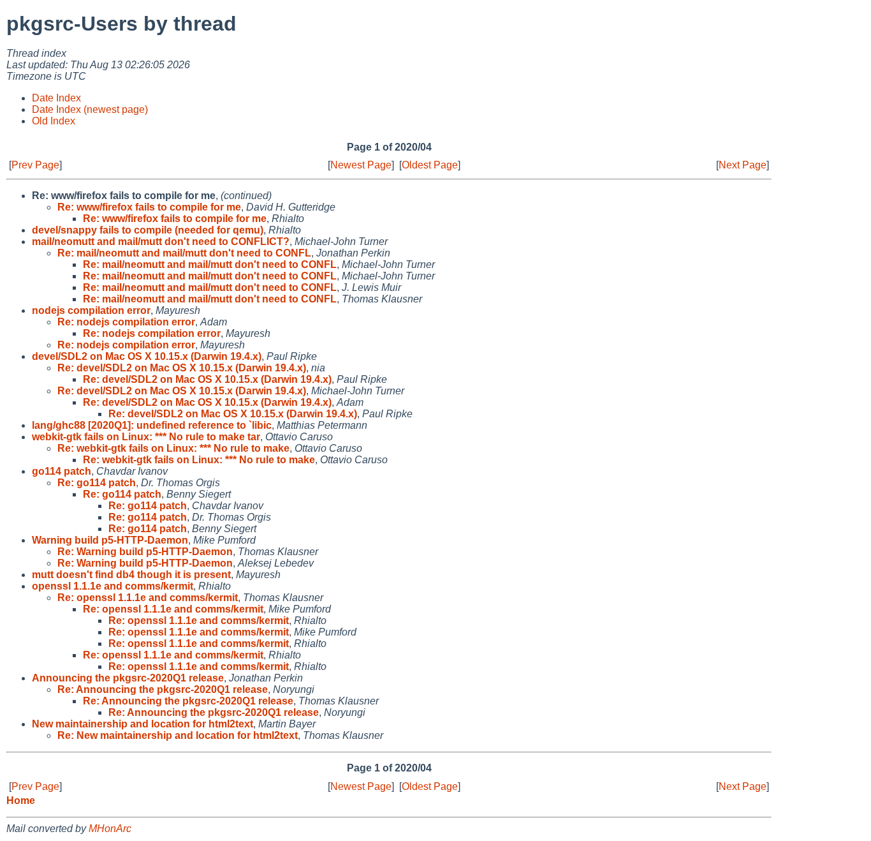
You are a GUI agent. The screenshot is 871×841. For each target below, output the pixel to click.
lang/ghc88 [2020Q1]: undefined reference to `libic (152, 425)
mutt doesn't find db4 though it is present (131, 574)
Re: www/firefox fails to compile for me (149, 207)
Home (20, 800)
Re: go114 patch (96, 482)
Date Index (56, 98)
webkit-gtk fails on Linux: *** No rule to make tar (146, 436)
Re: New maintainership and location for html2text (177, 735)
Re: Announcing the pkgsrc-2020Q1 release (162, 689)
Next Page (742, 165)
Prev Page (35, 165)
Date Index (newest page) (90, 109)
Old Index (53, 120)
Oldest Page (430, 165)
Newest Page (361, 165)
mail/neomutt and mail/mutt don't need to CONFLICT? (160, 241)
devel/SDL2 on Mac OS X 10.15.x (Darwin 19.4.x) (146, 356)
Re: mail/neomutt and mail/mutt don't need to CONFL (184, 253)
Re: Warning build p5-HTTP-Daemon (145, 551)
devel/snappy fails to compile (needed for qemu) (147, 230)
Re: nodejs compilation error (126, 321)
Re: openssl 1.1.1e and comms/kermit (147, 597)
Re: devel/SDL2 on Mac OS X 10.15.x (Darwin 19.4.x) (181, 367)
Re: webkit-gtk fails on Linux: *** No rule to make (173, 448)
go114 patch (61, 471)
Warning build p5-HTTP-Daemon (110, 540)
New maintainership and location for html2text (142, 723)
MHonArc (110, 828)
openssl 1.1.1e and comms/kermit (112, 586)
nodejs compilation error (91, 310)
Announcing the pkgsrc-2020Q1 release (128, 678)
